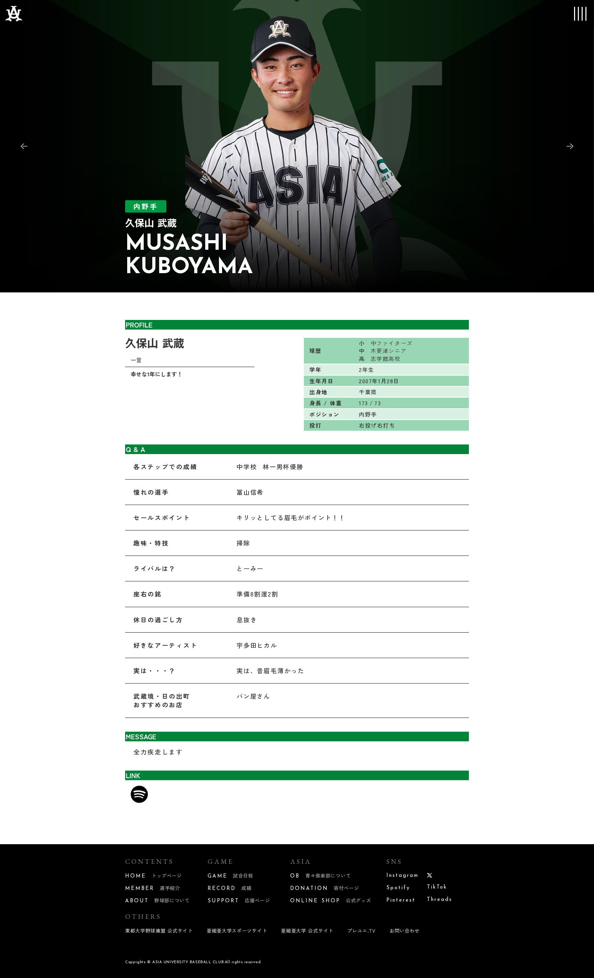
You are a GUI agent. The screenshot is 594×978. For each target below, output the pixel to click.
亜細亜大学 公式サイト (307, 930)
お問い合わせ (404, 930)
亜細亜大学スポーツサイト (237, 930)
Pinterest (401, 900)
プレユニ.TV (361, 930)
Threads (439, 899)
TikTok (437, 887)
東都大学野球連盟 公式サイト (159, 930)
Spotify (398, 888)
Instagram (402, 875)
